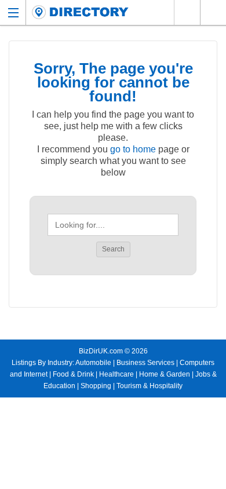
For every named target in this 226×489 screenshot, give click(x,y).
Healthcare (116, 374)
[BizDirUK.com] (80, 12)
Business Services (145, 363)
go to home (133, 149)
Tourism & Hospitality (149, 386)
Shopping (96, 386)
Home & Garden (164, 374)
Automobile (93, 363)
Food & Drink (73, 374)
